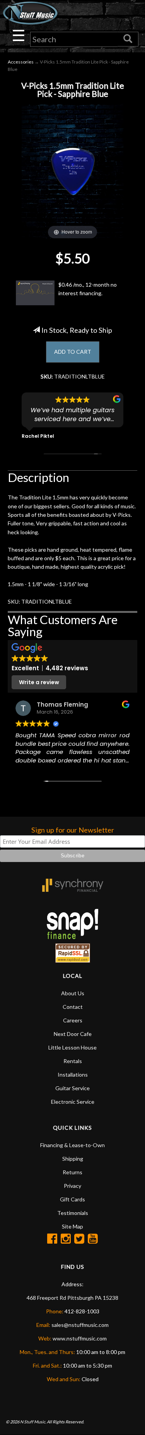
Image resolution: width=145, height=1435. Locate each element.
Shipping (72, 1158)
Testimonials (72, 1213)
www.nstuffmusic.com (80, 1338)
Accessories (21, 62)
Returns (72, 1172)
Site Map (72, 1226)
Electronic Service (72, 1101)
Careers (72, 1020)
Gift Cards (72, 1199)
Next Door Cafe (73, 1034)
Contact (73, 1006)
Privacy (72, 1185)
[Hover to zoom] (72, 170)
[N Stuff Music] (30, 13)
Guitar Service (72, 1088)
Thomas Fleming (62, 704)
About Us (72, 993)
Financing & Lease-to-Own (72, 1145)
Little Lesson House (72, 1047)
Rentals (72, 1061)
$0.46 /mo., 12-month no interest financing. (87, 288)
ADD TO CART (72, 351)
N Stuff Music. (33, 1421)
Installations (73, 1074)
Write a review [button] (39, 682)
